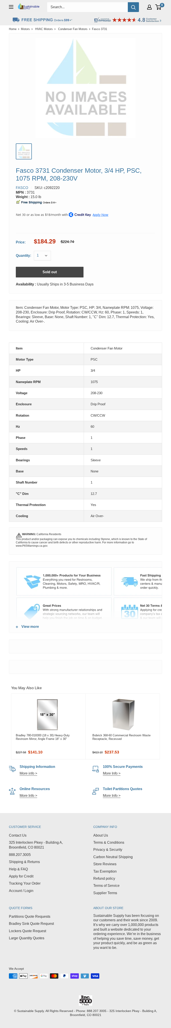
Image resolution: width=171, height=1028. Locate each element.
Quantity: (23, 255)
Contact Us (17, 835)
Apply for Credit (21, 876)
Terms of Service (106, 885)
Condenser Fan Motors (73, 29)
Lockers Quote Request (27, 931)
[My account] (149, 7)
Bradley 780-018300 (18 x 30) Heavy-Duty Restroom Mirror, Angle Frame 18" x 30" (43, 737)
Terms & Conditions (108, 842)
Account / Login (21, 891)
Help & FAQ (18, 869)
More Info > (111, 773)
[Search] (133, 7)
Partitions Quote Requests (29, 916)
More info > (28, 773)
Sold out (50, 272)
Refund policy (104, 878)
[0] (158, 7)
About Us (100, 835)
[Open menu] (11, 7)
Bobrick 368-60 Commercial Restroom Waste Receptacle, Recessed (121, 737)
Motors (25, 29)
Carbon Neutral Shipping (113, 857)
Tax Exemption (105, 871)
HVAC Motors (44, 29)
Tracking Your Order (25, 883)
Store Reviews (104, 864)
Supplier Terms (105, 893)
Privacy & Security (107, 849)
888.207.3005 (20, 855)
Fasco (22, 188)
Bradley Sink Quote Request (31, 924)
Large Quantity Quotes (26, 938)
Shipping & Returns (24, 862)
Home (12, 29)
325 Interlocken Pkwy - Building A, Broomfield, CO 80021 (36, 845)
